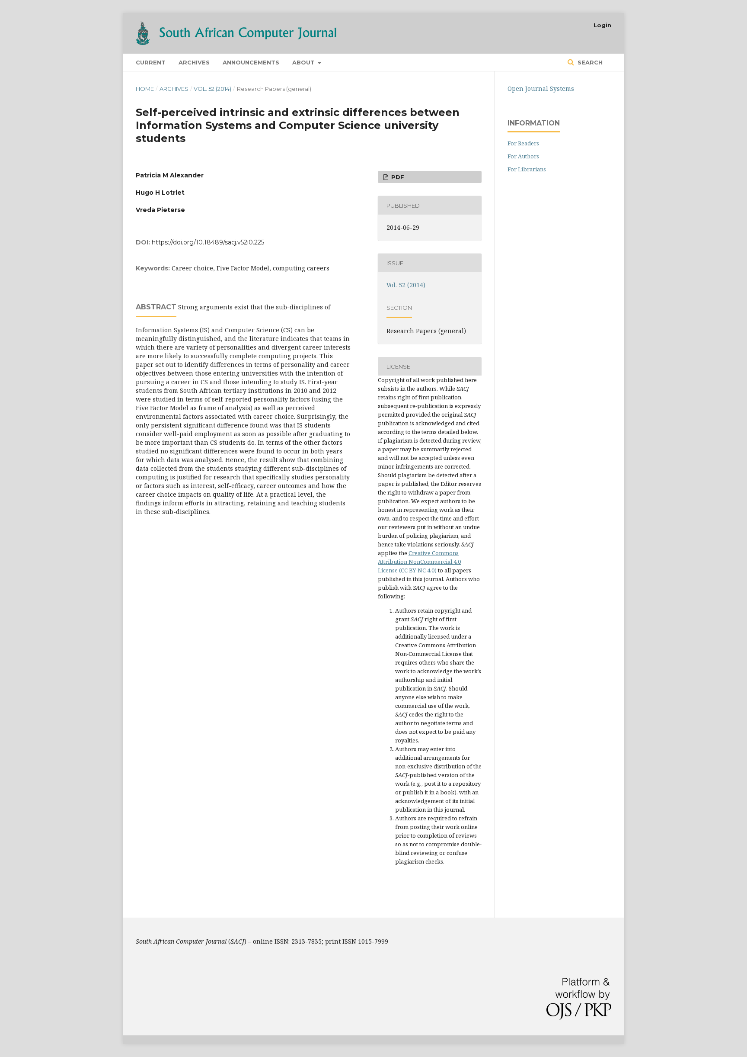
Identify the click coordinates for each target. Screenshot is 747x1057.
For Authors (523, 156)
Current (151, 62)
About (304, 62)
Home (145, 88)
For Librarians (527, 169)
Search (589, 62)
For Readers (523, 143)
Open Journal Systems (541, 88)
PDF (396, 176)
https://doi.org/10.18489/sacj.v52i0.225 (208, 242)
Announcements (251, 62)
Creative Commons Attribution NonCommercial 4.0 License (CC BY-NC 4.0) (419, 561)
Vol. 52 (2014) (212, 88)
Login (602, 25)
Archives (194, 62)
